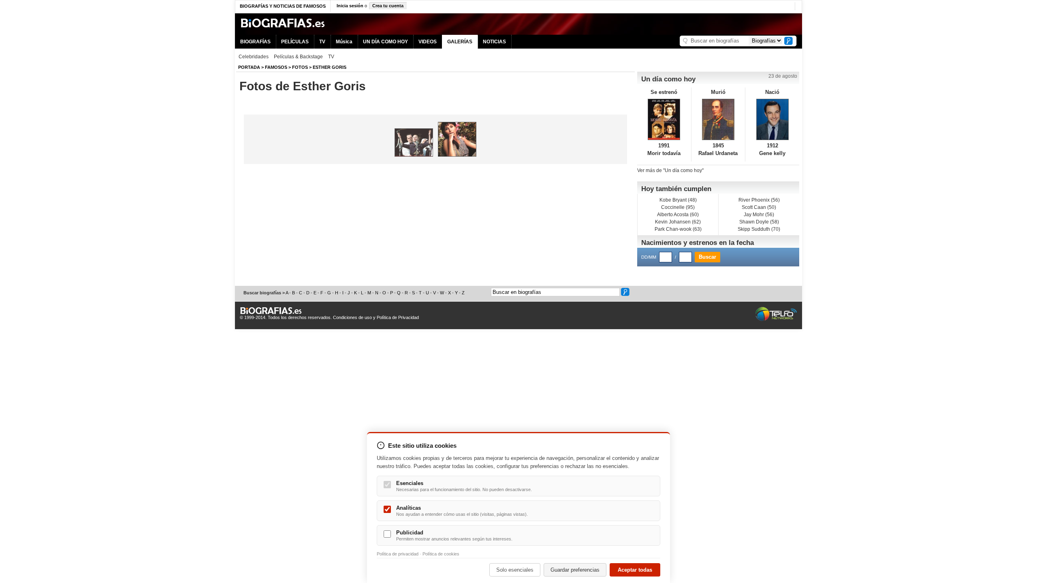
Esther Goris (329, 67)
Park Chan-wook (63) (678, 229)
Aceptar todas (635, 570)
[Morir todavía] (664, 119)
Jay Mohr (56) (759, 214)
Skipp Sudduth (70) (759, 229)
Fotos (300, 67)
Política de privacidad (397, 553)
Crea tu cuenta (387, 5)
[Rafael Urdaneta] (718, 119)
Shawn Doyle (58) (759, 222)
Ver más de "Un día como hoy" (670, 170)
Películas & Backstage (298, 57)
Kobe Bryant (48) (678, 200)
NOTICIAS (494, 42)
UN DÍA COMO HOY (385, 42)
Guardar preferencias (575, 570)
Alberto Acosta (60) (678, 214)
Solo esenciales (514, 570)
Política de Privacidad (398, 317)
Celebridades (254, 57)
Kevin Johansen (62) (678, 222)
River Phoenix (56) (759, 200)
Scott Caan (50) (759, 207)
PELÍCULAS (295, 42)
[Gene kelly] (772, 119)
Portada (249, 67)
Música (344, 42)
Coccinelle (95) (678, 207)
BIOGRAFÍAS (255, 42)
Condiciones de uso (352, 317)
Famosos (276, 67)
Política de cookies (440, 553)
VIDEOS (427, 42)
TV (322, 42)
